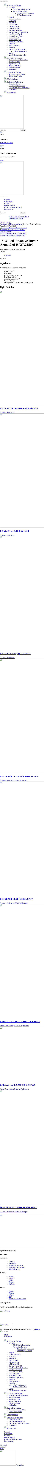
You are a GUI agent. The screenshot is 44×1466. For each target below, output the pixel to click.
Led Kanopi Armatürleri (17, 86)
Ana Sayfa (4, 224)
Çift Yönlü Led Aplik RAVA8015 (14, 531)
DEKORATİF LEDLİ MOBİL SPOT (16, 899)
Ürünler (11, 1293)
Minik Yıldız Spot (15, 40)
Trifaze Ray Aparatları (24, 15)
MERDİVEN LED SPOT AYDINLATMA (18, 1208)
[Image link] (7, 1323)
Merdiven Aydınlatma (16, 42)
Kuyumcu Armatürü (15, 30)
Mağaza (11, 1291)
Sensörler (12, 47)
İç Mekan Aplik (14, 28)
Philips (11, 1280)
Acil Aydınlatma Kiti (20, 51)
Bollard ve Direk (14, 62)
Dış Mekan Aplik (14, 64)
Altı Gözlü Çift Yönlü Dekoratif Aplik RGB (19, 408)
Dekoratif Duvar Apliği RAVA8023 (15, 654)
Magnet (11, 17)
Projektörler (12, 90)
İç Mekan (12, 1261)
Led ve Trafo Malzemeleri (17, 49)
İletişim (11, 1295)
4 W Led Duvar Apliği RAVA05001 (12, 235)
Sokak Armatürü (14, 67)
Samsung (12, 1278)
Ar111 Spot (12, 21)
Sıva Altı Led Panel (15, 34)
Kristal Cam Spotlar (15, 76)
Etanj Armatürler (14, 84)
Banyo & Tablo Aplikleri (17, 74)
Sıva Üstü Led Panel (15, 36)
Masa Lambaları (14, 45)
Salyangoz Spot (14, 26)
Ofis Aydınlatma (14, 1269)
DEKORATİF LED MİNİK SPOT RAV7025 (19, 776)
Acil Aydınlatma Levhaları (17, 55)
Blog (10, 1297)
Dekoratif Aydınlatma (16, 1265)
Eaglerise (12, 1284)
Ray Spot (12, 7)
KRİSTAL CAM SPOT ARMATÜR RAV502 (20, 1022)
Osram (11, 1276)
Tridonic (11, 1282)
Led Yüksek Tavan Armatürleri (19, 88)
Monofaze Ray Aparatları (25, 13)
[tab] (24, 255)
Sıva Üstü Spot (14, 38)
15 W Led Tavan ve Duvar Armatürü (12, 230)
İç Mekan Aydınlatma (15, 224)
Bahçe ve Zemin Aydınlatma (18, 60)
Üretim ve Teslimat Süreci (17, 1299)
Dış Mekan (12, 1263)
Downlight (12, 23)
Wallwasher (12, 69)
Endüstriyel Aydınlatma (16, 1267)
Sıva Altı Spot (13, 24)
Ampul (11, 53)
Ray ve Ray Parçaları (20, 11)
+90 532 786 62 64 (6, 143)
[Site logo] (11, 128)
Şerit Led (12, 43)
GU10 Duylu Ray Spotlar (21, 9)
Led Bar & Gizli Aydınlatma (18, 32)
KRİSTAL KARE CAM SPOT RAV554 (17, 1085)
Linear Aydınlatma (15, 19)
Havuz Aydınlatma (15, 65)
